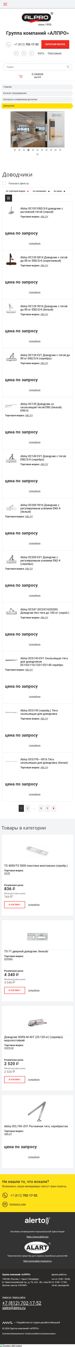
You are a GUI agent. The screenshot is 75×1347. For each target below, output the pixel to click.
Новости (6, 1297)
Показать (37, 1342)
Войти (41, 53)
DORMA (8, 959)
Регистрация (54, 53)
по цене (58, 191)
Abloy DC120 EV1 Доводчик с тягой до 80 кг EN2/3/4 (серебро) (45, 356)
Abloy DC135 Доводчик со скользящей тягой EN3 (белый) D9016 (41, 407)
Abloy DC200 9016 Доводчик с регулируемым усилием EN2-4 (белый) (40, 508)
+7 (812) (26, 44)
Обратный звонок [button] (55, 44)
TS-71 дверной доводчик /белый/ (26, 951)
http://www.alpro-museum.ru (37, 1261)
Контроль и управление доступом (20, 99)
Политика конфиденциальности (13, 1333)
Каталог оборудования (15, 93)
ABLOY (44, 216)
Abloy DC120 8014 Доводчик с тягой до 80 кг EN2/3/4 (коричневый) (43, 259)
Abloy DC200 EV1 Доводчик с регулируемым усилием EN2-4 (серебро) (40, 561)
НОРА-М (8, 1048)
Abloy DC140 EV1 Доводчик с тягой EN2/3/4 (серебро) (43, 458)
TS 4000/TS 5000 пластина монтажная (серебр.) (36, 865)
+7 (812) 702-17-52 (21, 1303)
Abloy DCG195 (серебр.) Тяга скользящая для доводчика (39, 712)
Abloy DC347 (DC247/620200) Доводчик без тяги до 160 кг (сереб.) (44, 611)
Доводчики (8, 106)
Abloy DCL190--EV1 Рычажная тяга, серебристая (36, 1126)
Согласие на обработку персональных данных (40, 1333)
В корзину (14, 904)
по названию (40, 191)
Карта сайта (19, 1297)
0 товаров (37, 73)
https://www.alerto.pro (37, 1236)
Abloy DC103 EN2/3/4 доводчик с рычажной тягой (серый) (41, 210)
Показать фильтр (19, 183)
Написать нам (17, 1204)
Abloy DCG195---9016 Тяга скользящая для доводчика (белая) (44, 761)
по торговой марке (16, 191)
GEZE (7, 873)
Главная (7, 87)
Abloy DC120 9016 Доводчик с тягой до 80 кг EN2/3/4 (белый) (43, 308)
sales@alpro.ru (13, 1308)
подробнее (34, 243)
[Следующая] (53, 808)
